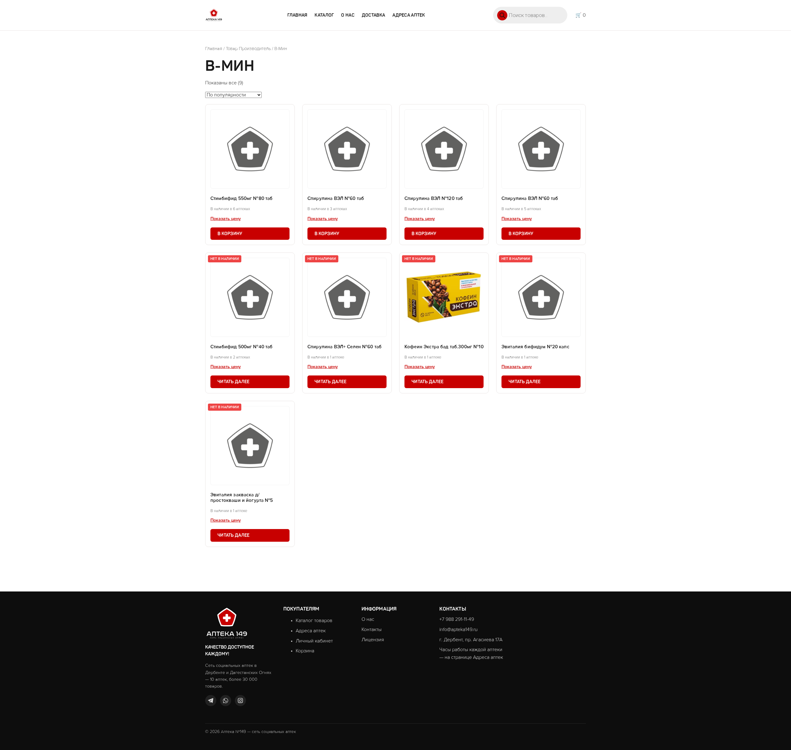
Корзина (305, 650)
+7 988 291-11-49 (456, 619)
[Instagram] (240, 700)
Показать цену (225, 219)
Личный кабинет (314, 640)
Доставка (373, 15)
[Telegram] (210, 700)
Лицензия (373, 639)
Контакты (372, 629)
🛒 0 (580, 15)
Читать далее (233, 381)
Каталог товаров (314, 620)
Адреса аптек (408, 15)
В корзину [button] (230, 233)
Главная (297, 15)
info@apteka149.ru (458, 629)
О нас (347, 15)
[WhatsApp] (225, 700)
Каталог (324, 15)
